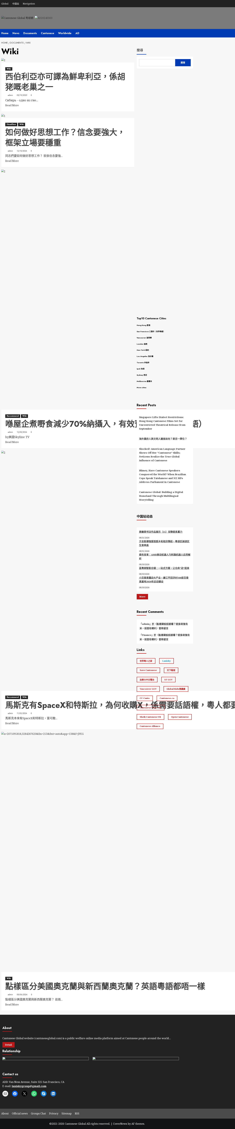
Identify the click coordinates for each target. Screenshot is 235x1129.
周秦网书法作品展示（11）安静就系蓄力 (160, 531)
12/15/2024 (22, 150)
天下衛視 (171, 670)
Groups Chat (38, 1113)
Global (4, 3)
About (5, 1113)
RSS (77, 1113)
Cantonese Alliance (150, 726)
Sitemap (67, 1113)
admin (10, 95)
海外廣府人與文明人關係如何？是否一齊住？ (163, 438)
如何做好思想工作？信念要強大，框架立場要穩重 (65, 137)
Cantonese (47, 33)
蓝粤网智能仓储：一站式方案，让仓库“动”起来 (164, 568)
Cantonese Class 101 (150, 707)
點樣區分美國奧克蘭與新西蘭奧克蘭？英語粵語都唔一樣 (105, 986)
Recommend (13, 416)
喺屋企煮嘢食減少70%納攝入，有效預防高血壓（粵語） (106, 424)
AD (77, 33)
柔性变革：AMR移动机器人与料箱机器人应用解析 (164, 556)
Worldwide (64, 33)
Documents (30, 33)
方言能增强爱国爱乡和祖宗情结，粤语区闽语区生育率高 (164, 543)
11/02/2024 (22, 713)
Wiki (9, 68)
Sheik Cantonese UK (150, 716)
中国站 (15, 3)
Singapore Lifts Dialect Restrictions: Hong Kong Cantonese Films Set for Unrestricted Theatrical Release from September (162, 423)
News (15, 33)
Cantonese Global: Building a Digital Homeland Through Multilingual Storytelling (161, 496)
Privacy (53, 1113)
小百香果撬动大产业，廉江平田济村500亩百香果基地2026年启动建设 (163, 579)
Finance (146, 635)
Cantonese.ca (167, 698)
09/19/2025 (22, 95)
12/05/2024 (22, 432)
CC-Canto (145, 698)
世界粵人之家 (146, 660)
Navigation (29, 3)
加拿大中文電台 (147, 679)
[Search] (191, 33)
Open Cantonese (180, 716)
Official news (20, 1113)
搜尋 (140, 50)
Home (4, 33)
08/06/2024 (22, 994)
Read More (12, 105)
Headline (11, 124)
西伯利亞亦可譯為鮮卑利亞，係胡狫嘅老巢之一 (65, 82)
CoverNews (120, 1123)
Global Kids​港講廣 (176, 688)
